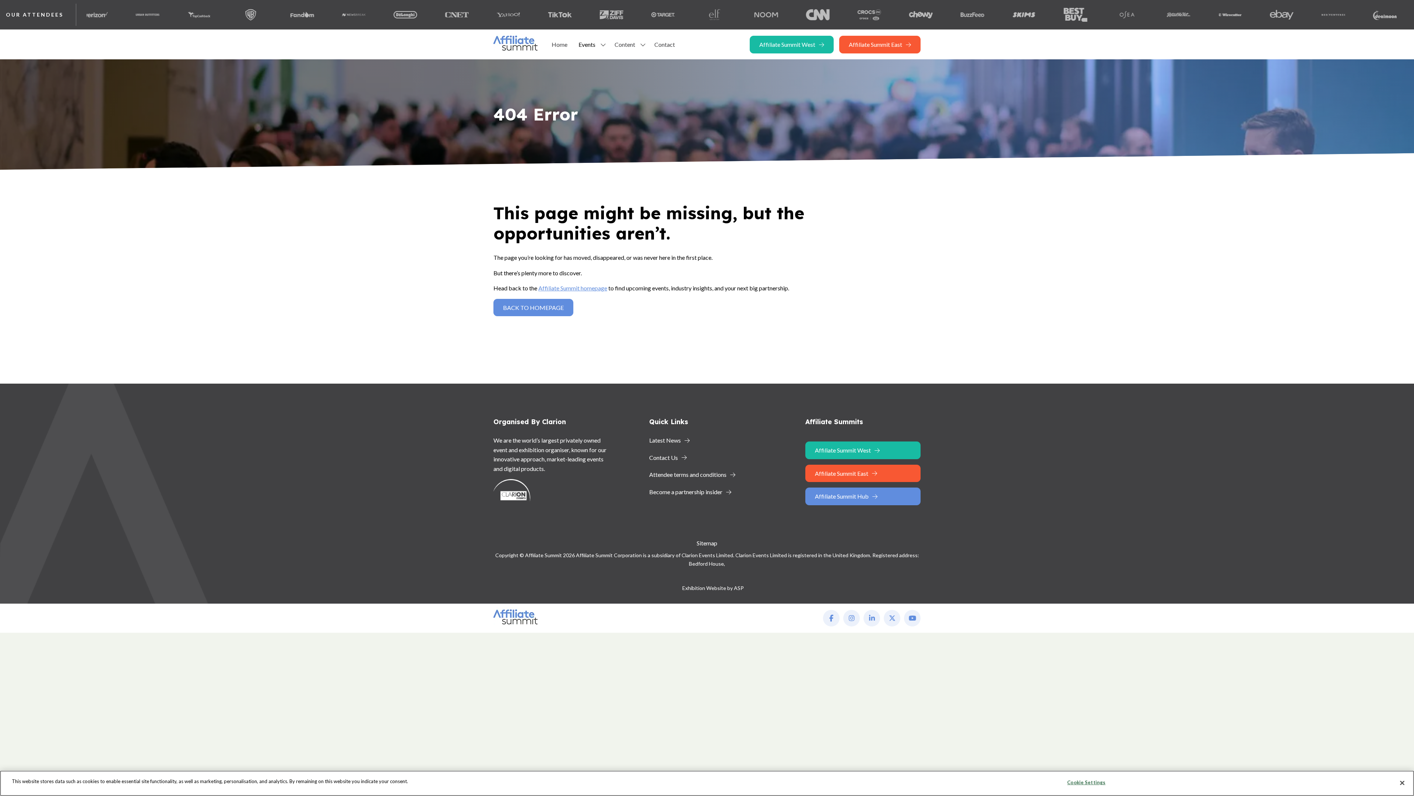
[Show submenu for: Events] (603, 45)
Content (625, 44)
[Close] (1402, 783)
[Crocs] (831, 14)
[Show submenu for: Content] (643, 45)
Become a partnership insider (685, 491)
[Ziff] (573, 14)
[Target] (625, 14)
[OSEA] (1089, 14)
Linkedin (871, 618)
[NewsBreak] (316, 14)
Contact (664, 44)
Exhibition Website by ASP (713, 588)
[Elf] (676, 14)
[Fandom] (264, 14)
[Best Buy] (1037, 14)
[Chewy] (883, 14)
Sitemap (707, 543)
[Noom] (728, 14)
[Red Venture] (1295, 14)
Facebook (831, 618)
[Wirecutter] (1192, 14)
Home (559, 44)
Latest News (665, 440)
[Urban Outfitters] (109, 14)
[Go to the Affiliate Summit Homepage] (517, 50)
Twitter (892, 618)
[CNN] (779, 14)
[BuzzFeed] (934, 14)
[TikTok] (522, 14)
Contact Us (663, 457)
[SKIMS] (986, 14)
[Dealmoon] (1347, 14)
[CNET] (419, 14)
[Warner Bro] (212, 14)
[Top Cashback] (161, 14)
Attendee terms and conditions (688, 474)
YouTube (912, 618)
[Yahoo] (470, 14)
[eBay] (1243, 14)
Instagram (851, 618)
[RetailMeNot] (1140, 14)
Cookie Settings (1086, 782)
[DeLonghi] (367, 14)
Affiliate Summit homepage (572, 287)
